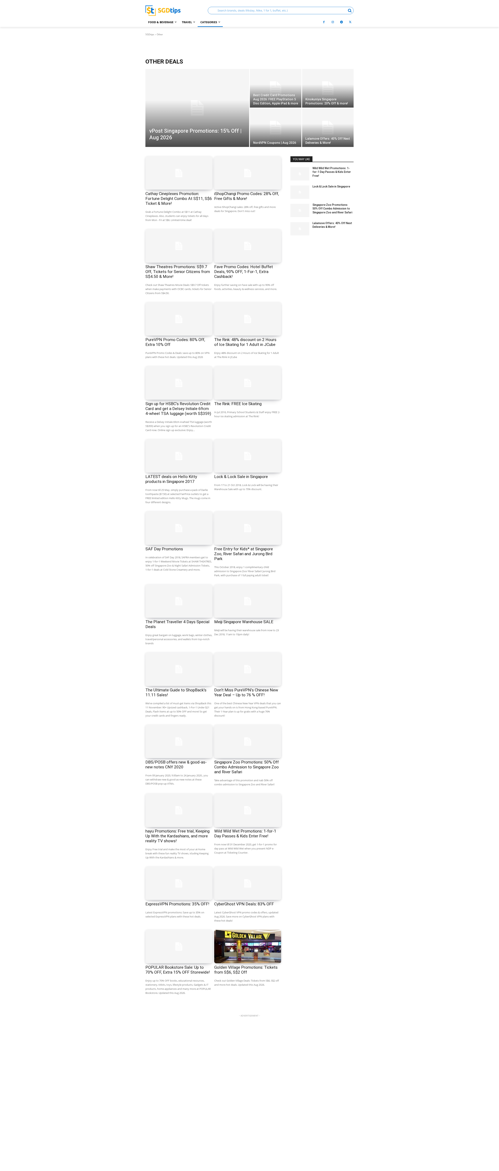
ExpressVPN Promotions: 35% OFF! (177, 904)
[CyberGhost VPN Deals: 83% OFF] (247, 883)
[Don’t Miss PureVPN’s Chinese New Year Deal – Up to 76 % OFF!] (247, 669)
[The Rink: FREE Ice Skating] (247, 383)
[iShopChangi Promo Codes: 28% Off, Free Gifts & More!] (247, 173)
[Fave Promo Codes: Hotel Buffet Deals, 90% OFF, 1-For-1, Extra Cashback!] (247, 246)
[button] (280, 10)
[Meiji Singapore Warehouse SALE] (247, 601)
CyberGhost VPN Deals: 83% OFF (244, 904)
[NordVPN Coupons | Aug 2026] (275, 127)
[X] (350, 22)
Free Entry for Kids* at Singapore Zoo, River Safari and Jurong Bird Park (243, 554)
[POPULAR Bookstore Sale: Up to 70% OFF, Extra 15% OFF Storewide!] (178, 946)
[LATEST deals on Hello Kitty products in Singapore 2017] (178, 456)
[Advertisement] (249, 1094)
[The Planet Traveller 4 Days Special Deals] (178, 601)
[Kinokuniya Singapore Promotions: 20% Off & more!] (328, 88)
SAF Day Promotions (164, 549)
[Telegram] (341, 22)
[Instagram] (332, 22)
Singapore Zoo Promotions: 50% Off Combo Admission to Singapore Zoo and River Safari (246, 767)
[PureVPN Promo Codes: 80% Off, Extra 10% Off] (178, 319)
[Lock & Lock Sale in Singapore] (247, 456)
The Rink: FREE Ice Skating (238, 403)
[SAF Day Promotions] (178, 528)
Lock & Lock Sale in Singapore (241, 476)
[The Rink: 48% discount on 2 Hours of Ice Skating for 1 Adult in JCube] (247, 319)
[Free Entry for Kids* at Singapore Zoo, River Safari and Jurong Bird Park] (247, 528)
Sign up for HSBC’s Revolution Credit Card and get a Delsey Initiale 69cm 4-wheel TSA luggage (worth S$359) (178, 408)
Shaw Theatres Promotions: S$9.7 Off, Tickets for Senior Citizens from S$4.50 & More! (177, 271)
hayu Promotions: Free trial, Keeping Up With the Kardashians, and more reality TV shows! (177, 836)
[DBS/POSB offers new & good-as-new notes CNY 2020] (178, 741)
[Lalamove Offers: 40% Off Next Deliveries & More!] (328, 127)
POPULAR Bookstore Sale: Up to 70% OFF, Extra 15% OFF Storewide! (177, 970)
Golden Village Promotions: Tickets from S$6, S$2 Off (246, 970)
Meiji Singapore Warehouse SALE (243, 622)
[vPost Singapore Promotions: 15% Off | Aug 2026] (197, 108)
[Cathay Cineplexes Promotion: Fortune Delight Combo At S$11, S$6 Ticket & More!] (178, 173)
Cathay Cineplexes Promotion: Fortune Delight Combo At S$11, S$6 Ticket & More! (178, 198)
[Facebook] (323, 22)
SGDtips (149, 34)
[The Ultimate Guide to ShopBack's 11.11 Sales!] (178, 669)
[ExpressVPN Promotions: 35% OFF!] (178, 883)
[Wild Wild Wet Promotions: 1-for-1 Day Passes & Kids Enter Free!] (247, 810)
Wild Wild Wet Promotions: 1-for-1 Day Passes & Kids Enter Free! (245, 833)
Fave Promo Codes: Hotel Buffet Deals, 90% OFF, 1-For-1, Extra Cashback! (243, 271)
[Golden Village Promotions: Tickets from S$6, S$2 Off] (247, 946)
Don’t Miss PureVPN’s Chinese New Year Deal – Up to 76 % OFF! (246, 692)
